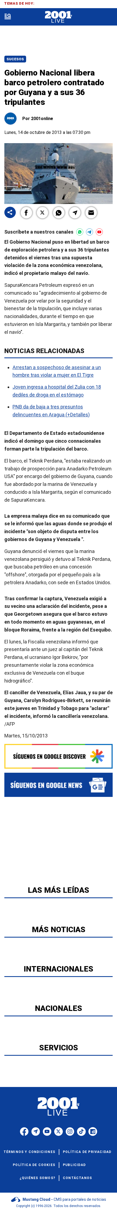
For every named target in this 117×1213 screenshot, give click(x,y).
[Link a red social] (24, 1131)
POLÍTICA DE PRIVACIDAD (87, 1152)
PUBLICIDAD (74, 1165)
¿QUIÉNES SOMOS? (37, 1178)
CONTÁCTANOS (77, 1178)
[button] (26, 212)
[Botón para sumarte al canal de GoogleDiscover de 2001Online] (58, 756)
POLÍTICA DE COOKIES (34, 1165)
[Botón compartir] (10, 213)
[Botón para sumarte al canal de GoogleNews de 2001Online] (58, 785)
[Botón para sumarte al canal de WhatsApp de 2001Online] (79, 231)
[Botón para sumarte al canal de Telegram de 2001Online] (89, 231)
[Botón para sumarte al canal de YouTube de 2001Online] (99, 231)
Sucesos (15, 59)
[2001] (58, 17)
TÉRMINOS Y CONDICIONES (29, 1152)
